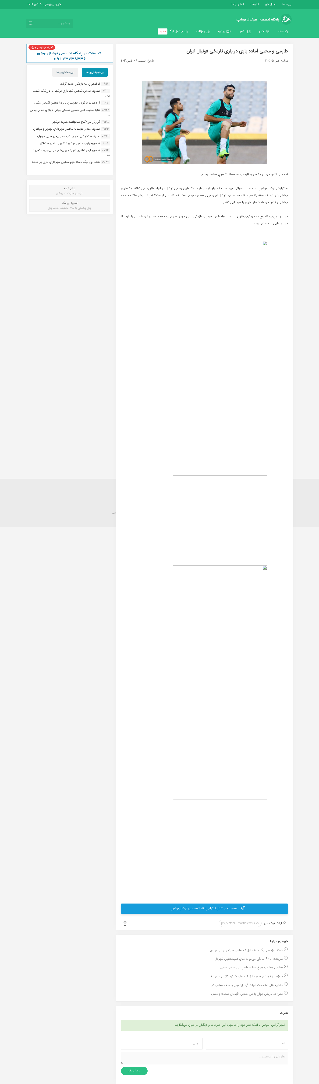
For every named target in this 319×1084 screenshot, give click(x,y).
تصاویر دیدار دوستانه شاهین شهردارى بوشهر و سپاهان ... (65, 129)
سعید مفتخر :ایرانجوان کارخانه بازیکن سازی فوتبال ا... (67, 136)
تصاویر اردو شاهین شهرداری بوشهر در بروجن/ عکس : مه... (71, 152)
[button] (283, 31)
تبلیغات (254, 4)
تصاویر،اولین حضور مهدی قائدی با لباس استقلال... (69, 143)
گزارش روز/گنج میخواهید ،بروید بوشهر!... (75, 122)
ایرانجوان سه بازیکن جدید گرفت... (79, 84)
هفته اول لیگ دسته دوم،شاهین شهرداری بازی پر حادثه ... (71, 164)
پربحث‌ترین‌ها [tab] (65, 72)
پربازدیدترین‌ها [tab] (95, 72)
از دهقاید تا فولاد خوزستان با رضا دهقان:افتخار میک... (66, 102)
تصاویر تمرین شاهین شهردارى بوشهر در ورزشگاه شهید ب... (71, 93)
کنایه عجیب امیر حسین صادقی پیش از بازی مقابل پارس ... (70, 112)
